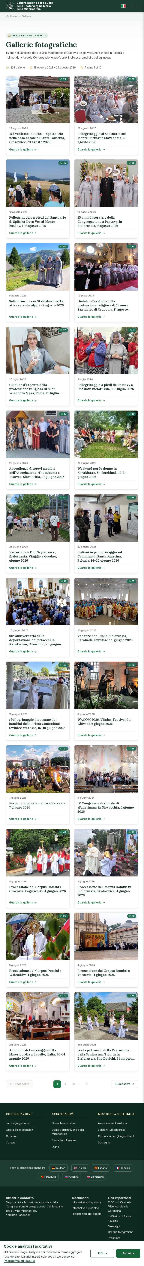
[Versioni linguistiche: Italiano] (124, 6)
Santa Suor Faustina (64, 1140)
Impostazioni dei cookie (86, 1213)
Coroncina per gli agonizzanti (116, 1136)
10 (87, 1083)
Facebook (24, 1214)
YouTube (11, 1214)
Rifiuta (102, 1253)
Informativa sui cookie (85, 1208)
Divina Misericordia (63, 1123)
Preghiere (114, 1237)
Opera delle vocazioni (20, 1129)
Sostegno (104, 1142)
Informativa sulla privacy (87, 1202)
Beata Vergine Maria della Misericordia (68, 1131)
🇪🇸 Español (100, 1167)
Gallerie (26, 16)
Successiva (122, 1083)
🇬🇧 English (80, 1167)
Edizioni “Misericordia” (112, 1129)
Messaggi (114, 1226)
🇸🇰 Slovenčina (95, 1176)
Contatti (10, 1142)
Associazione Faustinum (113, 1123)
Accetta (128, 1253)
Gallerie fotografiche (121, 1232)
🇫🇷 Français (123, 1167)
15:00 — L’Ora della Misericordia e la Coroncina (119, 1206)
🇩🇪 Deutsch (58, 1167)
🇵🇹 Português (48, 1176)
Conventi (11, 1136)
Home (13, 16)
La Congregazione (17, 1123)
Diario (55, 1146)
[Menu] (134, 6)
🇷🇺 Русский (72, 1176)
